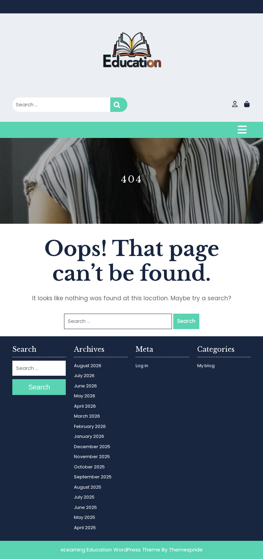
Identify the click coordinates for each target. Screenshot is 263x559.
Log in (142, 365)
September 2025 (93, 477)
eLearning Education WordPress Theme (110, 549)
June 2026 (85, 386)
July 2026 (84, 375)
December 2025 (92, 446)
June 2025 (85, 507)
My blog (206, 365)
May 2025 (84, 517)
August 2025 (87, 487)
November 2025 (92, 456)
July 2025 (84, 497)
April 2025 (85, 527)
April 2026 (85, 406)
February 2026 (90, 426)
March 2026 (87, 416)
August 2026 (87, 365)
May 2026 (84, 396)
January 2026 (89, 436)
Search (118, 104)
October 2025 (89, 467)
